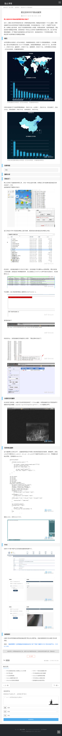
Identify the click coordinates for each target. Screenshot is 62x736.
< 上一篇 (5, 685)
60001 (7, 660)
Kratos (28, 731)
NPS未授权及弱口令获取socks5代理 (16, 671)
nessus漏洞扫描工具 (12, 678)
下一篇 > (56, 685)
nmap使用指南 (10, 675)
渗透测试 (17, 7)
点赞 (31, 656)
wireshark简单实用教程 (12, 680)
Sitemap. (44, 729)
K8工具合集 (9, 673)
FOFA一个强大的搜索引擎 (39, 671)
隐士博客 (8, 3)
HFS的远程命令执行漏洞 (39, 673)
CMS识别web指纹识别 (39, 678)
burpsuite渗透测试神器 (39, 675)
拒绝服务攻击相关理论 (39, 680)
